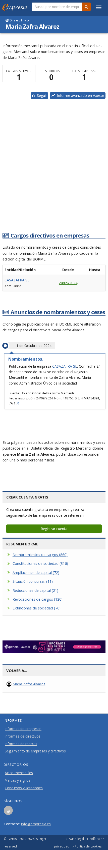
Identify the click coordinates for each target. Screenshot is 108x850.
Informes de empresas (23, 728)
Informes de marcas (21, 744)
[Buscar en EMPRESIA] (86, 7)
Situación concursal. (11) (33, 581)
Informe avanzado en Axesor (79, 95)
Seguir (41, 95)
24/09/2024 (68, 282)
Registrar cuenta (54, 528)
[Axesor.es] (54, 646)
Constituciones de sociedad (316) (40, 563)
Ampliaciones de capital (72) (36, 572)
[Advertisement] (54, 171)
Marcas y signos (17, 780)
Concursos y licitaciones (24, 788)
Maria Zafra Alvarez (29, 683)
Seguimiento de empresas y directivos (35, 751)
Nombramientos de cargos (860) (40, 554)
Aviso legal (76, 839)
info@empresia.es (36, 823)
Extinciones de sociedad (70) (37, 607)
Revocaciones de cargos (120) (38, 599)
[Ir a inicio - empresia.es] (16, 6)
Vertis (13, 839)
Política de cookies (88, 846)
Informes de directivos (22, 736)
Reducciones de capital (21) (35, 590)
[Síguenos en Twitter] (8, 811)
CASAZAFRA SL (17, 279)
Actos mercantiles (19, 773)
